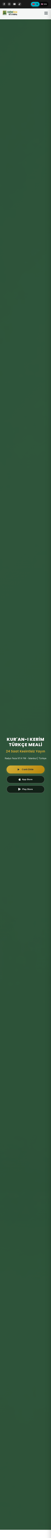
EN (44, 4)
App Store (27, 779)
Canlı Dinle (27, 769)
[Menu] (46, 13)
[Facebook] (4, 4)
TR (35, 4)
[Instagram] (9, 4)
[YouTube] (14, 4)
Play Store (27, 789)
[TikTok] (19, 4)
